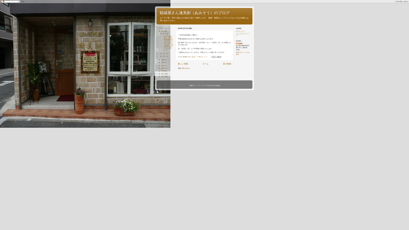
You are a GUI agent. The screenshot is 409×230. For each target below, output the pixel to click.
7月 (164, 53)
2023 (163, 60)
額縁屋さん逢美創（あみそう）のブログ (195, 13)
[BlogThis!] (214, 57)
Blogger (217, 85)
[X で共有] (216, 57)
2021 (163, 65)
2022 (163, 62)
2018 (163, 71)
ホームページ (240, 31)
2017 (163, 74)
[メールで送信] (212, 57)
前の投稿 (227, 64)
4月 (164, 56)
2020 (163, 68)
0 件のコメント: (202, 57)
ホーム (205, 64)
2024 (163, 31)
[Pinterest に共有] (220, 57)
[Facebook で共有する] (218, 57)
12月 (164, 33)
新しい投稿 (183, 64)
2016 (163, 76)
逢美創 (240, 43)
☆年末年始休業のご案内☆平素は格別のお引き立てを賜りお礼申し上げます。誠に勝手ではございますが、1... (167, 43)
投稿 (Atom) (186, 68)
